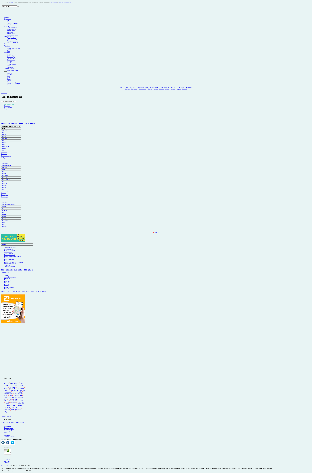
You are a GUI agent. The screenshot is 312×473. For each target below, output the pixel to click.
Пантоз (3, 189)
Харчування (7, 19)
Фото (8, 76)
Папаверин (4, 202)
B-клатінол (7, 281)
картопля (6, 411)
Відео (8, 77)
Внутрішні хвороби (9, 250)
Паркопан (3, 226)
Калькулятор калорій (13, 84)
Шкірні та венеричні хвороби (12, 256)
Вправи (179, 89)
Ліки (5, 43)
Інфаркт (161, 89)
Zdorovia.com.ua (5, 465)
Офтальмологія (11, 58)
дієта (12, 387)
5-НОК (6, 275)
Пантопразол (4, 195)
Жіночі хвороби (8, 253)
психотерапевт (13, 397)
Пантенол (3, 181)
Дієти (8, 20)
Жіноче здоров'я (11, 30)
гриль (5, 397)
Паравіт (3, 212)
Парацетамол (4, 220)
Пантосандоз (4, 197)
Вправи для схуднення (13, 48)
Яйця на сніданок (16, 409)
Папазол (3, 206)
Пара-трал (4, 210)
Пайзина (3, 136)
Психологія (10, 74)
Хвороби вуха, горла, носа (11, 258)
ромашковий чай (8, 393)
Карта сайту (7, 461)
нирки (20, 405)
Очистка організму (12, 23)
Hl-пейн (6, 285)
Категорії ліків (8, 107)
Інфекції (9, 61)
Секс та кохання (8, 433)
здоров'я (11, 2)
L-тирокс (6, 288)
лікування (54, 2)
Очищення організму (170, 87)
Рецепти (9, 22)
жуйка (5, 395)
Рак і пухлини (11, 55)
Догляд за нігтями (12, 39)
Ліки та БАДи (11, 57)
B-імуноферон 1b (9, 278)
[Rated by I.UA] (7, 451)
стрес (14, 392)
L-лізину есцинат (9, 287)
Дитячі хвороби (8, 249)
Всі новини (7, 17)
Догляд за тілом (11, 38)
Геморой (9, 65)
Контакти (6, 462)
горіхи (6, 390)
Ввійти (3, 422)
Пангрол (3, 150)
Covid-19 (184, 89)
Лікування (7, 52)
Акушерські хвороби (10, 247)
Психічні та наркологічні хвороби (13, 262)
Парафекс (3, 216)
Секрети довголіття (12, 70)
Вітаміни (9, 24)
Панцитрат (4, 200)
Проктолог (7, 409)
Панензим (4, 152)
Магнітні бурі (154, 87)
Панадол (3, 144)
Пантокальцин (5, 191)
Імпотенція (10, 67)
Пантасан (3, 173)
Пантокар (3, 193)
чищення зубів (14, 390)
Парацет (3, 218)
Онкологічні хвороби (10, 260)
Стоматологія (11, 60)
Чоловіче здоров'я (12, 27)
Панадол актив (5, 146)
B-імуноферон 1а (9, 279)
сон (7, 402)
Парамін (3, 214)
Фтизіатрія (7, 265)
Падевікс (3, 134)
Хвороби (6, 45)
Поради (150, 89)
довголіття (18, 395)
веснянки (6, 383)
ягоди (13, 411)
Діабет (167, 89)
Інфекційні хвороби (9, 255)
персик (22, 383)
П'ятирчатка (4, 130)
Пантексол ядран (5, 179)
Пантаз (3, 171)
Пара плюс (4, 208)
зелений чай (14, 383)
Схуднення (7, 46)
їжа (15, 399)
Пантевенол (4, 175)
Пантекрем (4, 177)
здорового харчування (64, 2)
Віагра (14, 405)
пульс (21, 385)
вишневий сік (14, 385)
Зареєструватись (10, 422)
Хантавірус (21, 388)
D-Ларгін (6, 284)
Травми (9, 54)
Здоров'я (6, 26)
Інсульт (156, 89)
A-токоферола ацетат (10, 277)
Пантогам (3, 185)
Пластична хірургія (12, 35)
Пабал (2, 132)
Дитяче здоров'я (11, 29)
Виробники (7, 106)
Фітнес (9, 49)
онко (7, 412)
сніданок (7, 407)
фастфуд (22, 400)
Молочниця (189, 87)
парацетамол (18, 393)
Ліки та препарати (9, 104)
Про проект (7, 459)
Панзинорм (4, 154)
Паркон (3, 224)
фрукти (22, 390)
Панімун (3, 158)
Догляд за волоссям (12, 42)
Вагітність (10, 32)
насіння (8, 392)
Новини (9, 73)
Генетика (9, 80)
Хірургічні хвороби (9, 266)
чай (9, 400)
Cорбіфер (7, 282)
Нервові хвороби (9, 259)
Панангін (3, 148)
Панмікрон (4, 167)
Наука (8, 79)
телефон (13, 402)
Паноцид (3, 169)
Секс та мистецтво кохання (14, 82)
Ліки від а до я (124, 87)
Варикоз (173, 89)
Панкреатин (4, 163)
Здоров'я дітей (8, 431)
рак (8, 405)
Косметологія (11, 33)
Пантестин (4, 183)
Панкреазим (4, 161)
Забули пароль (20, 422)
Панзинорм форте (6, 156)
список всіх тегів (6, 416)
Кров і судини (11, 62)
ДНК (10, 395)
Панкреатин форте (6, 165)
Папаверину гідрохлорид (8, 204)
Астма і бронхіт (11, 64)
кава (6, 385)
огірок (5, 388)
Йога (8, 51)
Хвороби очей (8, 252)
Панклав (3, 159)
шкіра (21, 402)
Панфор (3, 199)
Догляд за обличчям (12, 41)
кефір (20, 392)
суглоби (15, 407)
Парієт (3, 222)
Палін (2, 140)
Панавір (3, 142)
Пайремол (4, 138)
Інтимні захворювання (13, 83)
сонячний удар (21, 410)
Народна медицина (9, 68)
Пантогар (3, 187)
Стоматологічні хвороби (11, 263)
